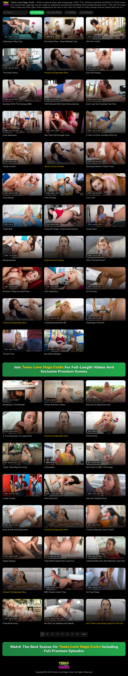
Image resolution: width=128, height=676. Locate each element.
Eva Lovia (89, 108)
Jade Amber (48, 202)
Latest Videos (55, 12)
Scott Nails (58, 139)
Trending (71, 12)
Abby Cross (90, 440)
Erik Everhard (111, 77)
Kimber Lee (7, 139)
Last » (84, 634)
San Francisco (17, 264)
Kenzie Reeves (91, 170)
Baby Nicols (90, 77)
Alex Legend (18, 295)
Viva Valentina (63, 295)
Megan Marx (7, 502)
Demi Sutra (7, 77)
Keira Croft (7, 202)
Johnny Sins (15, 233)
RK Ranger (15, 202)
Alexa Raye (7, 264)
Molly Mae (48, 327)
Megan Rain (48, 502)
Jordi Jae (59, 409)
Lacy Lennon (49, 139)
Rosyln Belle (7, 358)
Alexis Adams (91, 502)
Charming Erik (101, 77)
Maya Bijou (90, 596)
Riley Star (48, 358)
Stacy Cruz (90, 202)
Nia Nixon (89, 45)
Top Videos (38, 12)
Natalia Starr (90, 327)
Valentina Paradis (50, 295)
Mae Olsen (7, 233)
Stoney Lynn (17, 358)
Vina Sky (6, 471)
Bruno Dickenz (49, 409)
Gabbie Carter (8, 295)
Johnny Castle (100, 596)
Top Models (87, 12)
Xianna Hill (7, 409)
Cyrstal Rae (90, 534)
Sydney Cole (91, 264)
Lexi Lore (6, 627)
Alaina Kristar (91, 565)
